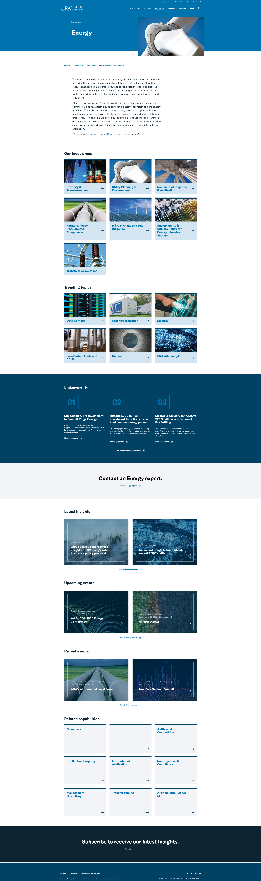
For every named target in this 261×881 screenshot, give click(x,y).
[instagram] (200, 874)
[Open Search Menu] (199, 8)
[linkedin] (187, 874)
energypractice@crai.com (104, 134)
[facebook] (191, 874)
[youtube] (196, 874)
